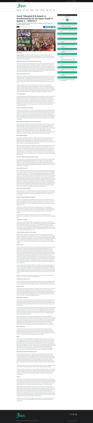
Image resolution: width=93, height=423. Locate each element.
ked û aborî (37, 10)
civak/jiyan (32, 10)
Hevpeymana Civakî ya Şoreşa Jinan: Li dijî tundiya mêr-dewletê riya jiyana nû (68, 60)
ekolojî (47, 10)
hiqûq (54, 10)
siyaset (27, 10)
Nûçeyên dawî (19, 10)
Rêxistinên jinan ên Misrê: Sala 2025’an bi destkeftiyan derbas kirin (68, 26)
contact (75, 420)
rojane (24, 10)
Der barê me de (70, 420)
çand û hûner (42, 10)
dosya (51, 10)
